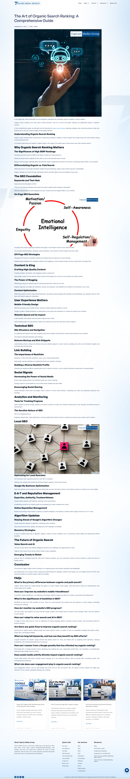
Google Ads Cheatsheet (100, 751)
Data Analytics (81, 768)
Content (80, 763)
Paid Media (81, 756)
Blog (95, 746)
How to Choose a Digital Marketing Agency (103, 760)
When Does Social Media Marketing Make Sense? (103, 756)
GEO (79, 751)
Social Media (81, 758)
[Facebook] (18, 777)
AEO (79, 753)
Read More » (20, 721)
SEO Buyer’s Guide (99, 748)
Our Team (64, 746)
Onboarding (65, 766)
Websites (80, 761)
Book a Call (113, 3)
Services (93, 3)
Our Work (64, 751)
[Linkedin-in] (15, 777)
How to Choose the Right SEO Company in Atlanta (64, 704)
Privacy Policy (100, 777)
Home (80, 3)
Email (79, 766)
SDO (79, 748)
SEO (79, 746)
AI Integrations (81, 771)
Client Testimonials (67, 756)
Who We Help (66, 753)
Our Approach (66, 748)
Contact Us (65, 761)
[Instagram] (20, 777)
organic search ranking (59, 128)
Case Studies (65, 758)
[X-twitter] (23, 777)
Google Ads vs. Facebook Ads (102, 753)
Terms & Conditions (110, 777)
